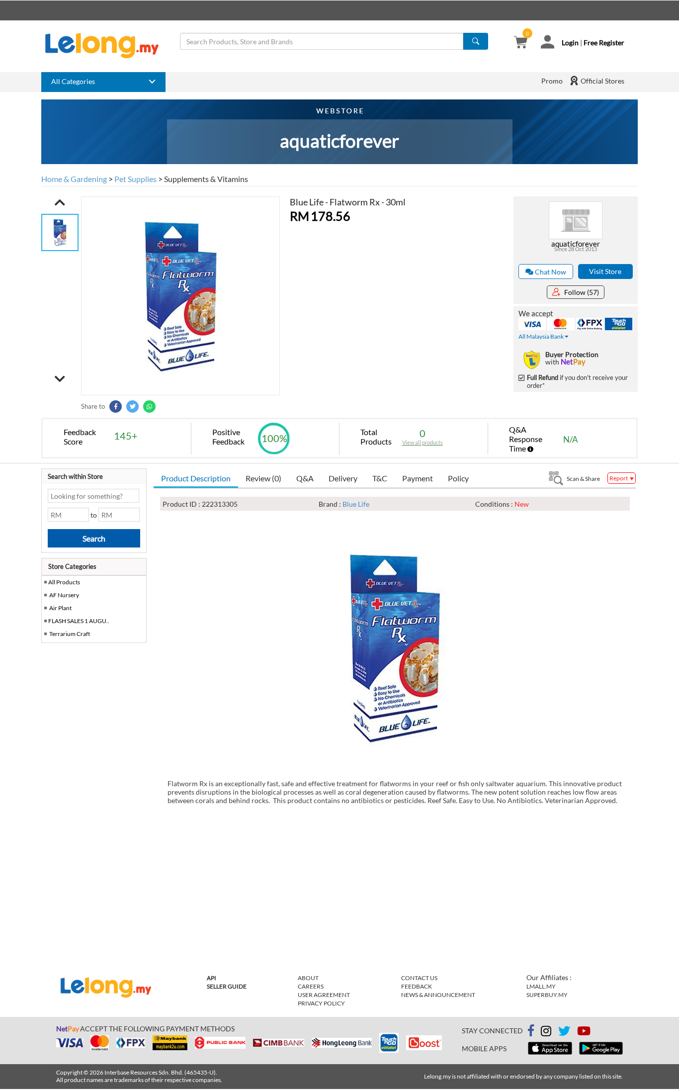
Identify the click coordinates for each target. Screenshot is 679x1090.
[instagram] (546, 1032)
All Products (63, 582)
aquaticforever (575, 243)
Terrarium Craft (69, 633)
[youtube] (584, 1032)
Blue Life (355, 504)
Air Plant (60, 608)
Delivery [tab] (343, 478)
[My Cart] (520, 43)
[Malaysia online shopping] (107, 46)
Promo (552, 81)
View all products (422, 442)
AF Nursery (64, 595)
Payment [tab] (417, 478)
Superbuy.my (547, 995)
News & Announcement (438, 995)
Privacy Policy (321, 1003)
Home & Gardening (74, 178)
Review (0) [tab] (263, 478)
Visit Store (605, 271)
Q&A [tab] (305, 478)
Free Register (604, 42)
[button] (60, 202)
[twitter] (564, 1032)
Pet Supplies (135, 178)
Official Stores (601, 81)
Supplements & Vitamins (206, 178)
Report (619, 478)
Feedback (416, 986)
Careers (311, 986)
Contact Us (419, 978)
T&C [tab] (379, 478)
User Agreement (324, 995)
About (308, 978)
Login (570, 42)
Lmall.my (541, 986)
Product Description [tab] (196, 478)
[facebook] (531, 1031)
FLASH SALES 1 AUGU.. (78, 621)
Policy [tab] (458, 478)
